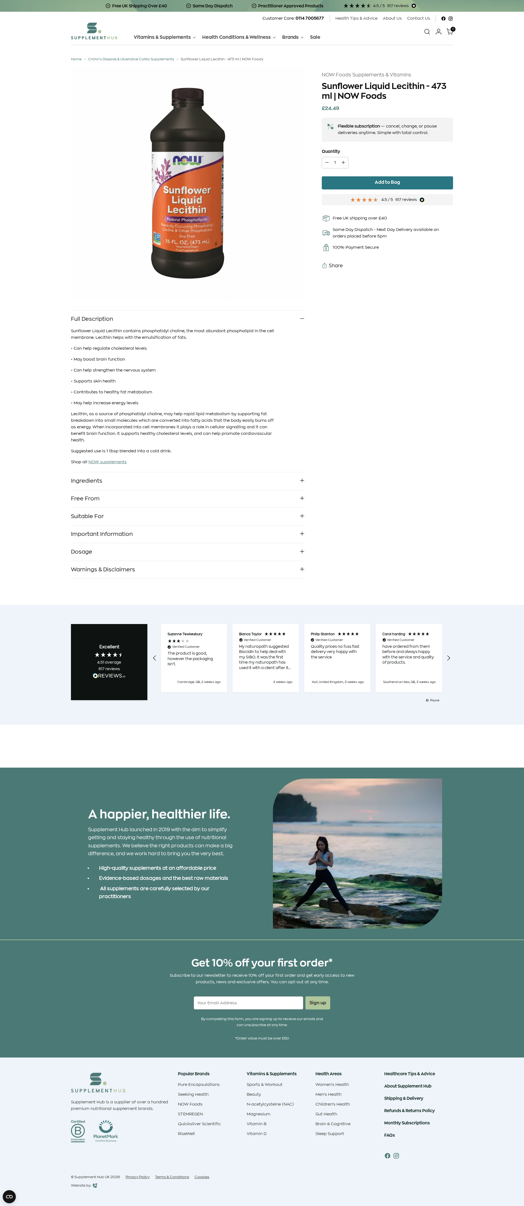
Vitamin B (256, 1124)
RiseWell (186, 1134)
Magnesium (258, 1114)
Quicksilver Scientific (199, 1124)
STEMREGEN (190, 1114)
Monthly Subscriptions (407, 1123)
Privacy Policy (138, 1177)
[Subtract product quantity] (327, 163)
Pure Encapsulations (199, 1085)
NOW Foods (190, 1104)
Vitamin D (257, 1134)
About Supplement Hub (407, 1086)
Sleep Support (329, 1134)
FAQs (389, 1135)
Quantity (331, 151)
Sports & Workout (264, 1085)
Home (76, 59)
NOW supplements (107, 462)
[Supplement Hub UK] (94, 31)
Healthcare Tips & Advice (409, 1073)
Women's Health (332, 1085)
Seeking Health (193, 1094)
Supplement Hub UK (92, 1177)
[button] (154, 658)
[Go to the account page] (438, 31)
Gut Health (326, 1114)
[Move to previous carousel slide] (435, 749)
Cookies (202, 1177)
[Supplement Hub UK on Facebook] (443, 18)
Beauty (254, 1094)
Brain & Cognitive (332, 1124)
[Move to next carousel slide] (448, 748)
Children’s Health (332, 1104)
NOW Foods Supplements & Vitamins (366, 74)
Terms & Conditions (172, 1177)
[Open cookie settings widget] (9, 1196)
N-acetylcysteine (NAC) (270, 1104)
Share (336, 265)
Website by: (81, 1186)
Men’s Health (328, 1094)
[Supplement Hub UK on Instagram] (450, 18)
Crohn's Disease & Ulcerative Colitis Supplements (131, 59)
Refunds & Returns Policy (409, 1110)
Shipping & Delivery (403, 1098)
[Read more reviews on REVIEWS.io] (109, 676)
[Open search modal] (427, 31)
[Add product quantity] (343, 163)
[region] (301, 658)
